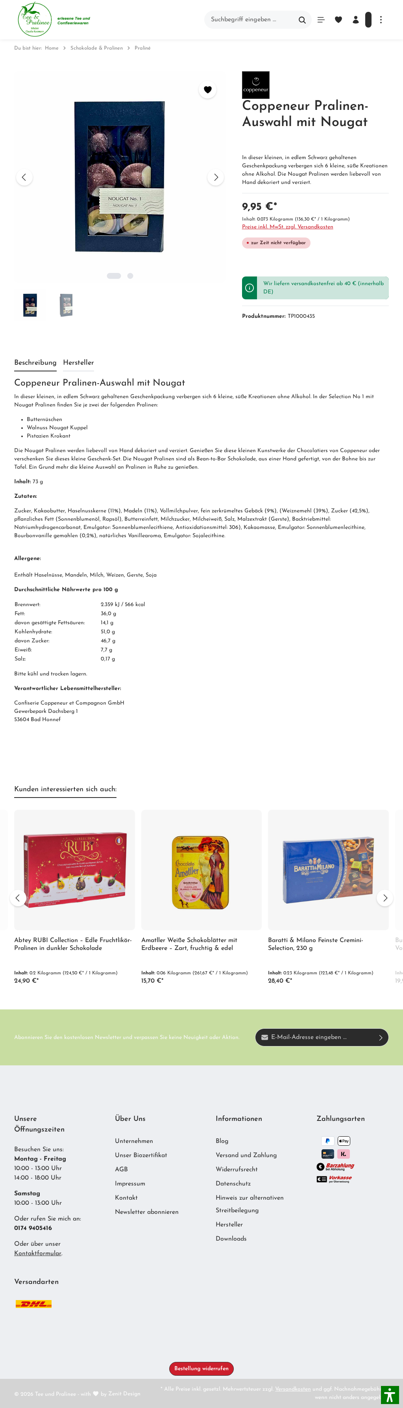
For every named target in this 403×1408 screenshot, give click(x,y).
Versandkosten (293, 1389)
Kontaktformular (37, 1253)
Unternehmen (134, 1141)
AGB (121, 1170)
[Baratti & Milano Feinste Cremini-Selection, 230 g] (328, 870)
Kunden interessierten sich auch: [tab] (65, 789)
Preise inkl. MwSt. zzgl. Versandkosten (287, 227)
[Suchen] (302, 20)
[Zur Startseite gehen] (53, 19)
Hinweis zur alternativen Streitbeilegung (250, 1204)
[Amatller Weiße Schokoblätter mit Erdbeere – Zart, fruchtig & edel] (201, 870)
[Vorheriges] (24, 177)
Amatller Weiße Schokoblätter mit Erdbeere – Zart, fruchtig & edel (189, 944)
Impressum (130, 1184)
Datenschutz (233, 1184)
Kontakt (126, 1198)
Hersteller (229, 1225)
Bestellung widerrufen (201, 1369)
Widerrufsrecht (237, 1170)
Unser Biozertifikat (141, 1155)
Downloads (231, 1239)
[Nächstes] (215, 177)
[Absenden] (381, 1037)
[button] (390, 1395)
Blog (222, 1141)
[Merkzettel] (338, 20)
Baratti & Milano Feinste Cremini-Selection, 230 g (315, 944)
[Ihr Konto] (356, 20)
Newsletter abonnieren (147, 1212)
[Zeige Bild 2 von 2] (130, 276)
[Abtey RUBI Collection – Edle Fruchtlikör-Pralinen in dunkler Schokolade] (74, 870)
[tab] (35, 363)
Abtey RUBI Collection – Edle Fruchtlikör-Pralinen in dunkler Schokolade (73, 944)
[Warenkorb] (368, 20)
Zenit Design (124, 1394)
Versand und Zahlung (246, 1155)
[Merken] (207, 89)
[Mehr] (381, 20)
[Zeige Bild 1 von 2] (114, 276)
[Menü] (321, 20)
